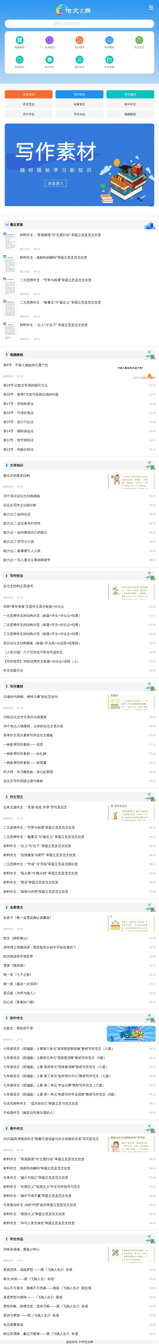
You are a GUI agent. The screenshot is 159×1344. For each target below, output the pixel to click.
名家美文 (79, 104)
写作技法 (79, 94)
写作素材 (130, 94)
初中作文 (130, 104)
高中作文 (29, 114)
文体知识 (29, 94)
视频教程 (130, 114)
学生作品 (79, 114)
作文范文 (29, 104)
